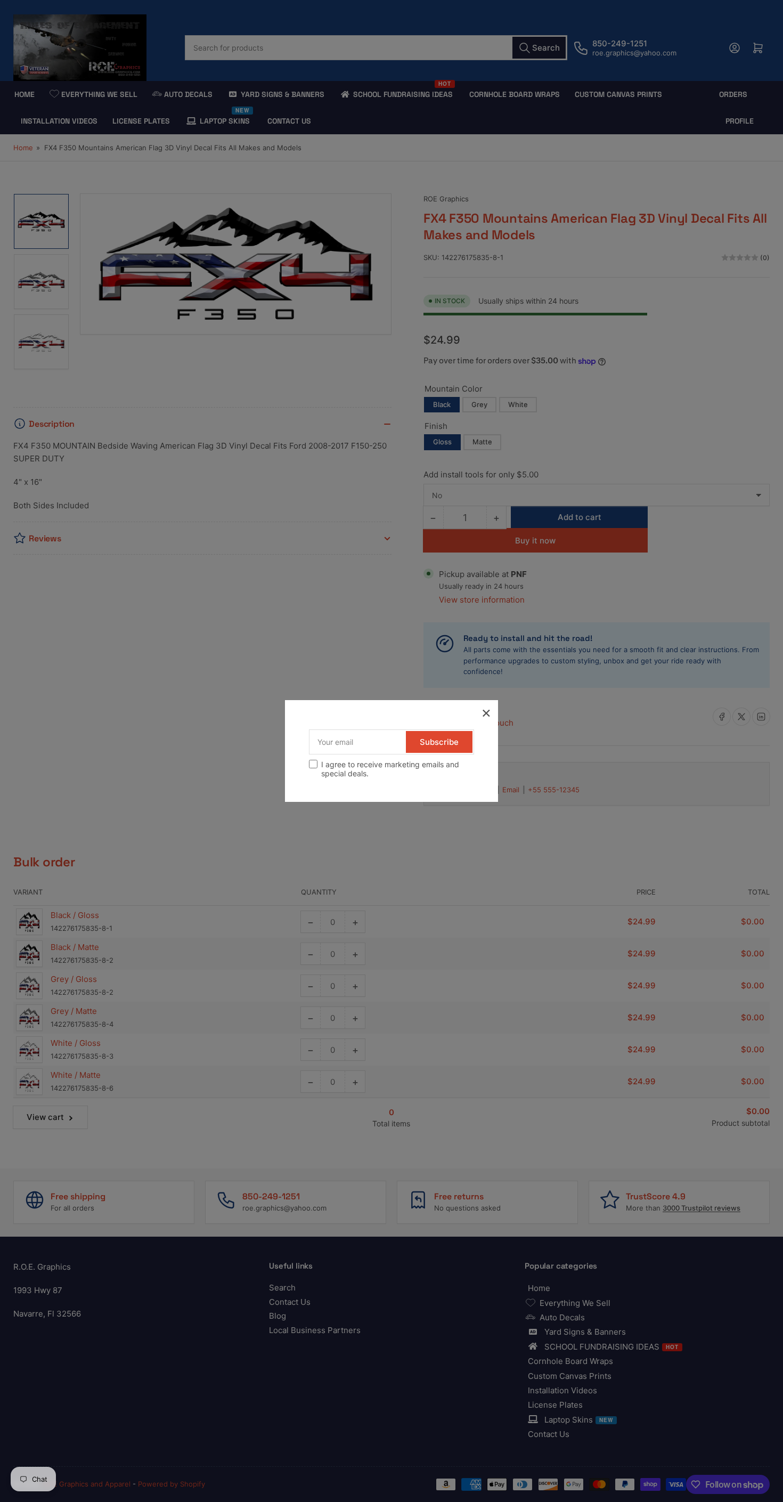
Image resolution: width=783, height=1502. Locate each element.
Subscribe (439, 742)
